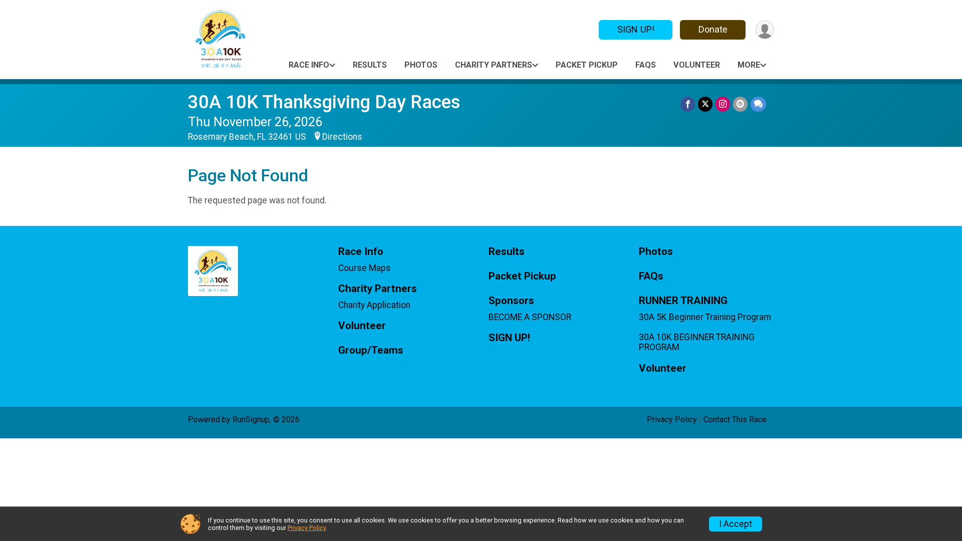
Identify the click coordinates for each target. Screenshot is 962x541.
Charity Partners (493, 65)
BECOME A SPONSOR (530, 317)
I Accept (735, 524)
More (749, 65)
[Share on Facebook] (687, 104)
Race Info (309, 65)
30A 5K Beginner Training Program (705, 317)
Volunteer (696, 65)
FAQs (645, 65)
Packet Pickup (587, 65)
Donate (713, 29)
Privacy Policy (672, 419)
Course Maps (364, 268)
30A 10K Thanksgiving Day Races (324, 102)
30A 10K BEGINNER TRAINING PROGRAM (697, 342)
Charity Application (374, 305)
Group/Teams (370, 350)
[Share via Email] (740, 104)
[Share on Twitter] (705, 104)
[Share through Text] (758, 104)
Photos (420, 65)
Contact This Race (735, 419)
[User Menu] (765, 30)
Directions (342, 137)
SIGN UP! (635, 29)
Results (370, 65)
